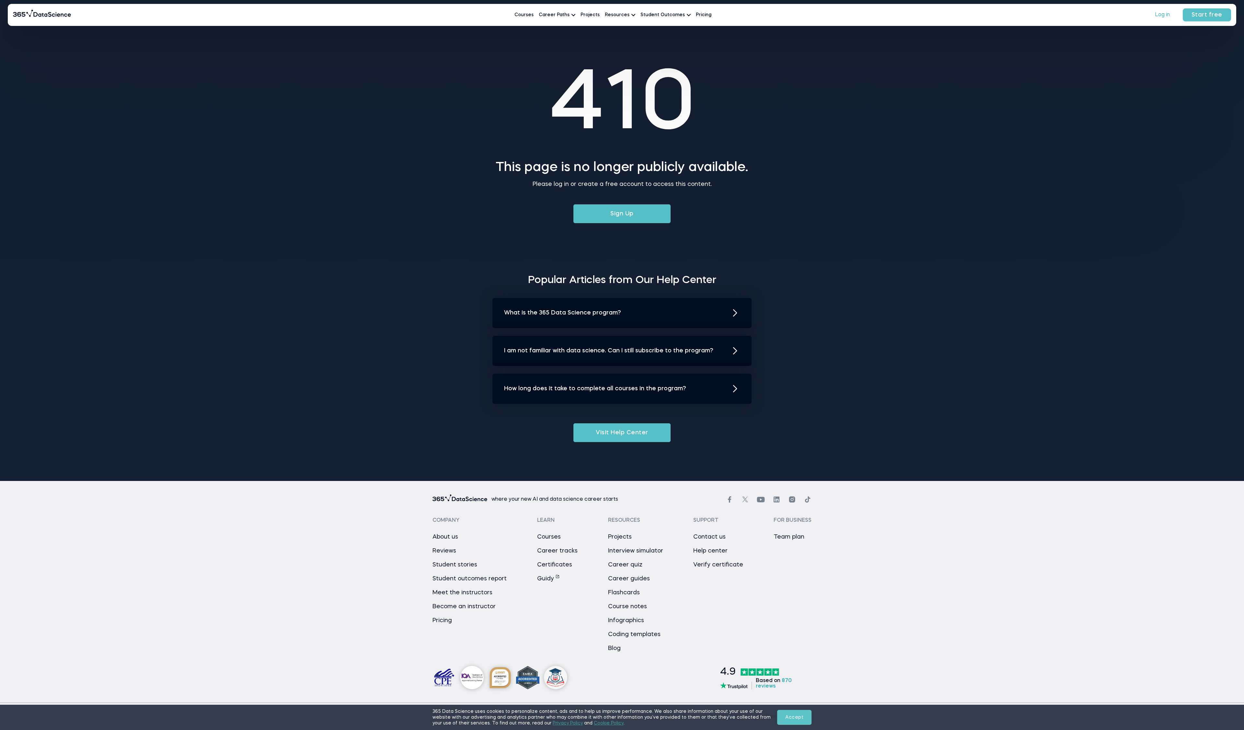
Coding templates (634, 634)
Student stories (454, 565)
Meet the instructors (462, 593)
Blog (614, 648)
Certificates (554, 565)
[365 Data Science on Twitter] (745, 499)
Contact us (709, 537)
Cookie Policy (609, 723)
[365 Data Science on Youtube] (761, 499)
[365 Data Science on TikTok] (808, 500)
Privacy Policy (568, 723)
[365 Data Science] (42, 15)
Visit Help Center (622, 433)
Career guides (629, 579)
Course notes (627, 607)
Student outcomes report (469, 579)
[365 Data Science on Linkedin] (776, 500)
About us (445, 537)
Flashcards (624, 593)
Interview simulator (635, 551)
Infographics (626, 620)
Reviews (444, 551)
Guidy (546, 579)
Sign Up (622, 214)
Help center (710, 551)
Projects (590, 15)
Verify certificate (718, 565)
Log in (1162, 14)
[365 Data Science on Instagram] (792, 500)
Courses (524, 15)
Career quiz (625, 565)
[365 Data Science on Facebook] (729, 500)
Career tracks (557, 551)
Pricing (703, 15)
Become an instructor (464, 607)
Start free (1207, 15)
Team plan (789, 537)
